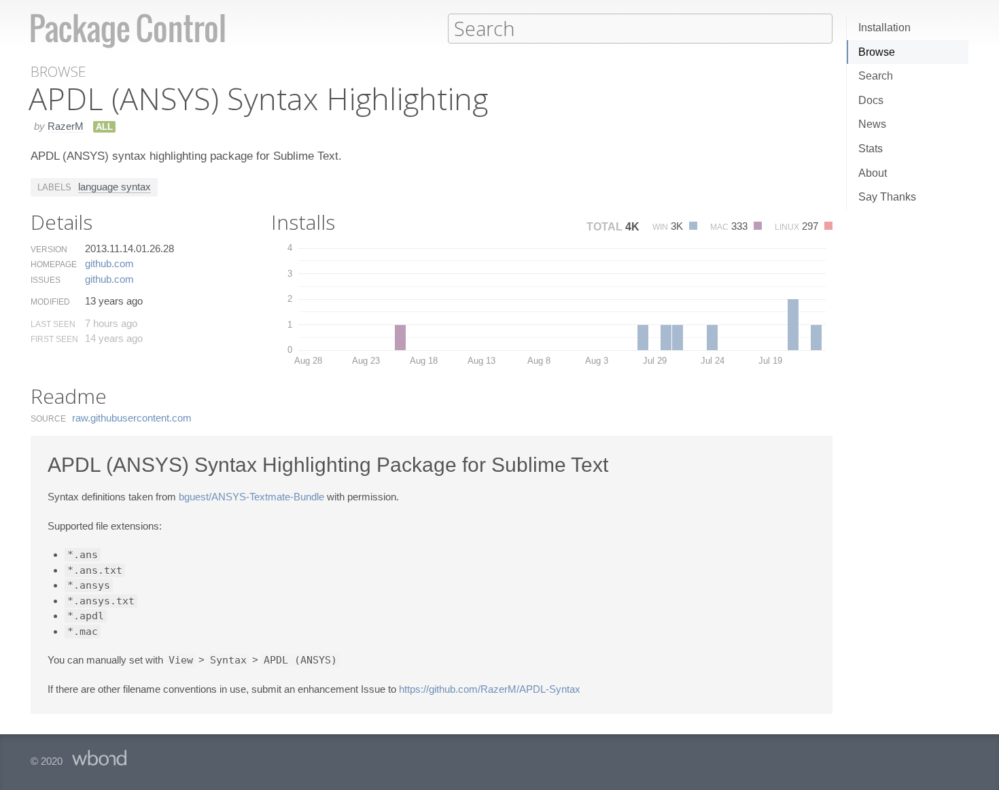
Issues (45, 280)
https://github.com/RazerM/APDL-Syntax (489, 689)
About (872, 173)
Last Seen (53, 324)
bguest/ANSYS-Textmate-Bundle (251, 496)
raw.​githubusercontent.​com (132, 418)
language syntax (114, 186)
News (872, 124)
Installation (884, 27)
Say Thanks (887, 197)
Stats (870, 148)
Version (49, 249)
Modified (50, 302)
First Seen (54, 339)
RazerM (66, 126)
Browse (876, 52)
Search (875, 76)
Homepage (54, 264)
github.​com (109, 263)
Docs (870, 100)
